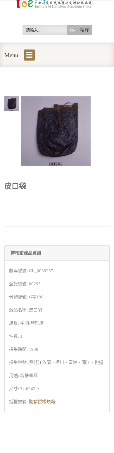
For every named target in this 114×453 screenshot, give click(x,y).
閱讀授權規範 (42, 401)
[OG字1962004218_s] (11, 103)
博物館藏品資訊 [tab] (26, 253)
